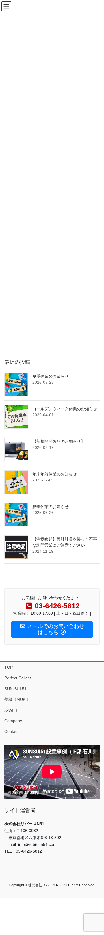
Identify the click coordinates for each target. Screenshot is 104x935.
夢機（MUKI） (17, 699)
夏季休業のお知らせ (50, 376)
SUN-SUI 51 (15, 688)
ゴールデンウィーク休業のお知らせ (64, 409)
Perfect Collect (17, 678)
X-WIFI (10, 710)
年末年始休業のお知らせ (54, 474)
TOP (8, 667)
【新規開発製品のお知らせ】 (58, 441)
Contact (11, 731)
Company (13, 720)
